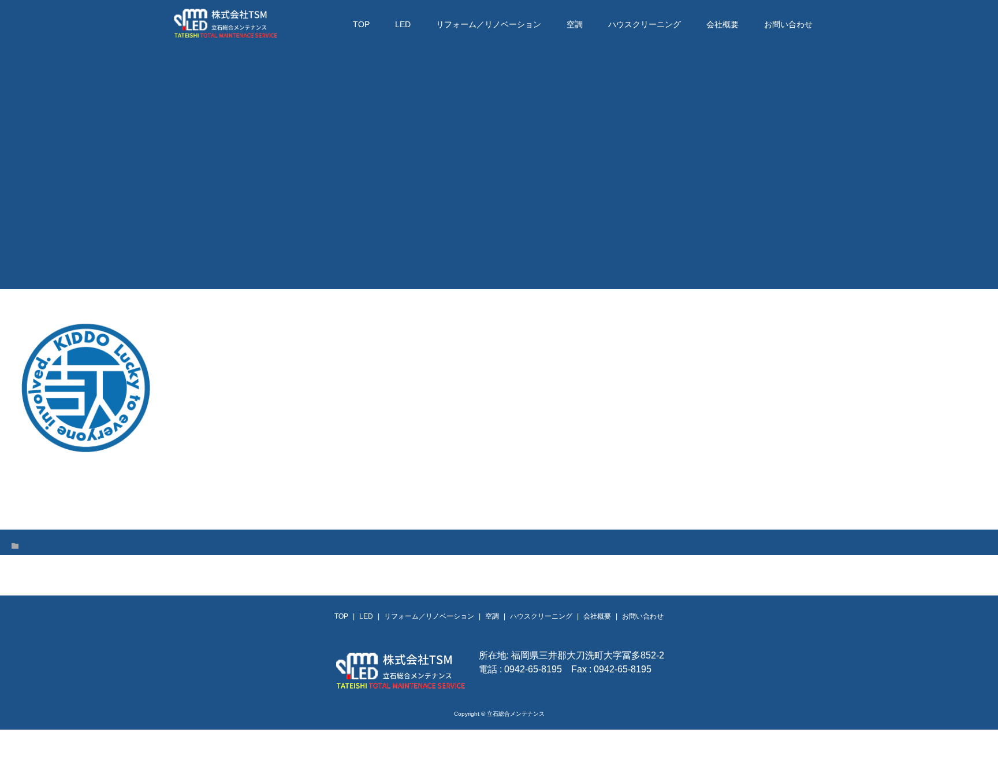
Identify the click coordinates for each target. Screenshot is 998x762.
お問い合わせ (788, 24)
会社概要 (722, 24)
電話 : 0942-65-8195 (520, 669)
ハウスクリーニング (644, 24)
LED (403, 24)
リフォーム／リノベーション (488, 24)
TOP (361, 24)
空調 (575, 24)
